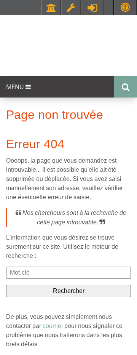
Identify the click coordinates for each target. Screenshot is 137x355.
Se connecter (92, 7)
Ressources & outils (71, 7)
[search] (68, 273)
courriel (53, 326)
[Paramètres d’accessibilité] (125, 7)
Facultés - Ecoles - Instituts (51, 7)
